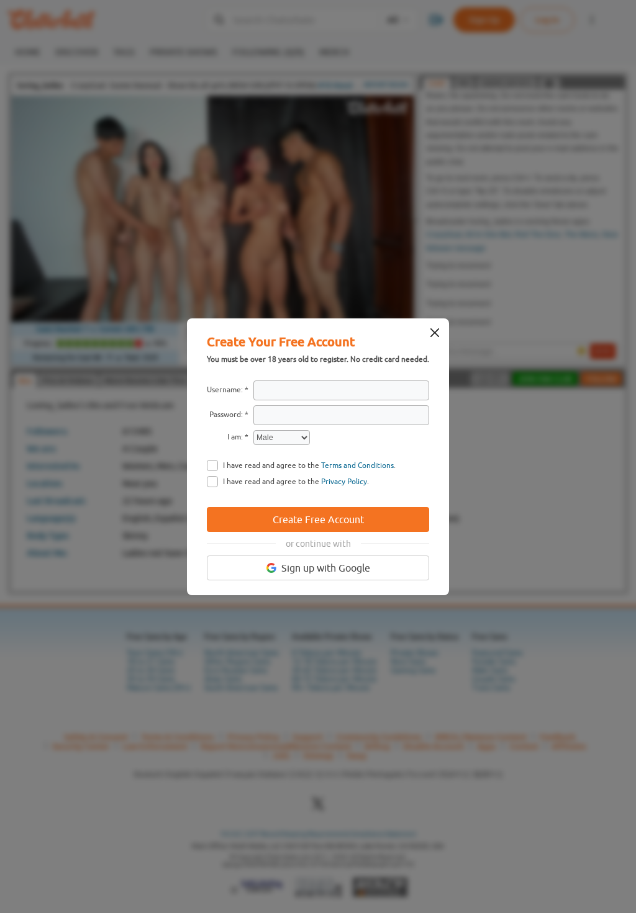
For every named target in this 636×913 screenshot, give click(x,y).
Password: (226, 414)
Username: (225, 389)
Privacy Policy (344, 481)
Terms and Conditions (357, 465)
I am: (235, 437)
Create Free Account (318, 519)
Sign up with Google (325, 567)
